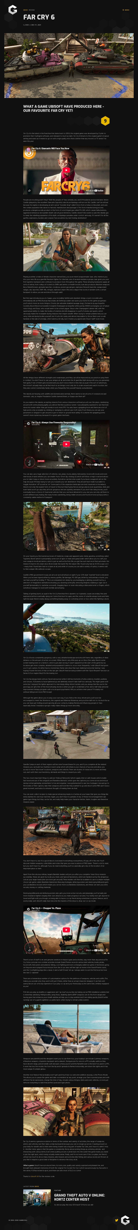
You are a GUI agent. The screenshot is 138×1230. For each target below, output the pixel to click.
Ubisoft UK (35, 1176)
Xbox (25, 10)
